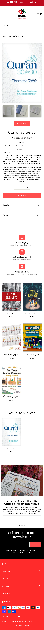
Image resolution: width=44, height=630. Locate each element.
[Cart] (41, 14)
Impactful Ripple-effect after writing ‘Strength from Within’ (22, 502)
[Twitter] (11, 616)
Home (4, 36)
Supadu (26, 626)
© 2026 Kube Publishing (10, 621)
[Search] (39, 25)
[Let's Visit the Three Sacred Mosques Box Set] (11, 379)
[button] (22, 205)
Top (9, 36)
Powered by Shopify (25, 621)
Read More (32, 513)
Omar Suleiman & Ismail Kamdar (16, 146)
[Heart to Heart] (11, 297)
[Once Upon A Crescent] (32, 297)
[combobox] (22, 25)
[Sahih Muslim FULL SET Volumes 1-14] (11, 337)
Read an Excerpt (22, 123)
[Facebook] (3, 616)
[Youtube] (19, 616)
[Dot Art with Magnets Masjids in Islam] (32, 337)
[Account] (38, 14)
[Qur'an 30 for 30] (11, 432)
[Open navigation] (9, 13)
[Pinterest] (14, 616)
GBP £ (6, 601)
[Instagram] (7, 616)
